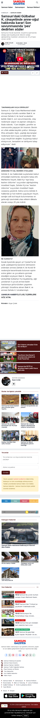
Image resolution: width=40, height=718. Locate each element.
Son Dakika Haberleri (10, 673)
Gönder (6, 472)
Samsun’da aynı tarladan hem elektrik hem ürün (26, 624)
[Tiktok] (26, 655)
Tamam (26, 715)
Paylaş (6, 72)
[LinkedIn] (20, 655)
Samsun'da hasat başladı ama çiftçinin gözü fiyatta (10, 407)
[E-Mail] (13, 384)
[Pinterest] (13, 655)
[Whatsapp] (33, 655)
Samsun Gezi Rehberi (22, 629)
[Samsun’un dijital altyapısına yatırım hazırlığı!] (30, 435)
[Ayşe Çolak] (6, 381)
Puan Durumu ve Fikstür (11, 669)
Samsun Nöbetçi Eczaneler (12, 661)
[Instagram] (16, 655)
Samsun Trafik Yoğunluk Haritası (14, 667)
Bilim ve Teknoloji (19, 683)
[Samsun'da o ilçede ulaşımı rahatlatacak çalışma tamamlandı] (30, 417)
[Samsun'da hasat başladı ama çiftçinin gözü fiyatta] (10, 399)
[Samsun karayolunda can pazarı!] (30, 399)
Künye (5, 690)
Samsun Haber (7, 7)
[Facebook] (6, 655)
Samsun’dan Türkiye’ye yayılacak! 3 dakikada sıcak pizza (26, 605)
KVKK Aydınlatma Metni (23, 685)
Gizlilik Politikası (8, 685)
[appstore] (11, 696)
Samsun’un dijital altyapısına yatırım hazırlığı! (27, 444)
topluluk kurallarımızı (19, 479)
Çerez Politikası (33, 683)
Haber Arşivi (7, 675)
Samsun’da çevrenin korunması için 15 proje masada (9, 425)
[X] (9, 655)
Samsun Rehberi (33, 7)
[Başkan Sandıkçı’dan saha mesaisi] (10, 435)
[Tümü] (37, 587)
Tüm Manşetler (8, 671)
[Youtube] (23, 655)
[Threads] (30, 655)
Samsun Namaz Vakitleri (11, 665)
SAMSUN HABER (9, 295)
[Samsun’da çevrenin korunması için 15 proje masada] (10, 417)
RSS (5, 705)
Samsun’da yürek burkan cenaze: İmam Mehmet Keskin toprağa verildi (26, 596)
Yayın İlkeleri (7, 687)
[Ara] (37, 2)
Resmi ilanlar (7, 683)
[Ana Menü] (2, 2)
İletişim (12, 690)
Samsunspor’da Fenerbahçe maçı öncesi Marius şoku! (24, 615)
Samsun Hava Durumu (11, 663)
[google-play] (28, 696)
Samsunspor (20, 7)
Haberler (4, 12)
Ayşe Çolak (16, 380)
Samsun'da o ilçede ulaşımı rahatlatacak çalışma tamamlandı (28, 425)
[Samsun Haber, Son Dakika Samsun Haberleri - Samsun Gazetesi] (19, 2)
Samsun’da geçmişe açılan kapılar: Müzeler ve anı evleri (26, 633)
